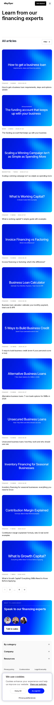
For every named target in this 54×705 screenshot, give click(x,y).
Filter (45, 42)
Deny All (18, 691)
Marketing (6, 172)
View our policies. (38, 684)
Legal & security (40, 669)
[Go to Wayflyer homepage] (8, 4)
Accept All (36, 691)
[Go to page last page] (24, 589)
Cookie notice (24, 669)
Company (8, 651)
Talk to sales (12, 629)
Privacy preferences (27, 698)
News (4, 129)
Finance (5, 83)
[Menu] (50, 3)
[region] (27, 687)
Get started (40, 3)
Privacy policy (9, 669)
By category (10, 644)
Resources (9, 658)
